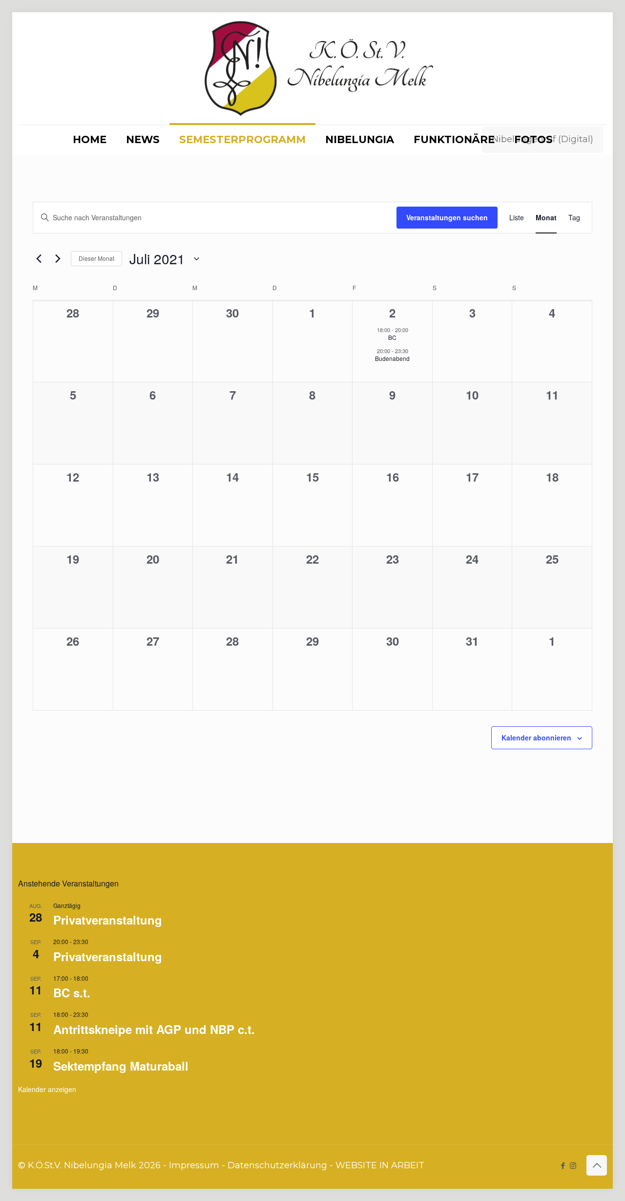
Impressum (194, 1165)
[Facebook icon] (562, 1165)
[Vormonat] (38, 259)
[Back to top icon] (596, 1165)
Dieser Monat (96, 258)
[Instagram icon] (573, 1165)
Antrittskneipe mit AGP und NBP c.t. (154, 1029)
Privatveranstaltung (107, 919)
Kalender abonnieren (536, 737)
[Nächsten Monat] (57, 259)
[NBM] (312, 68)
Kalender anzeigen (47, 1089)
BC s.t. (71, 992)
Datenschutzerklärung (277, 1165)
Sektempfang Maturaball (120, 1065)
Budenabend (392, 358)
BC (392, 337)
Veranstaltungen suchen (447, 217)
